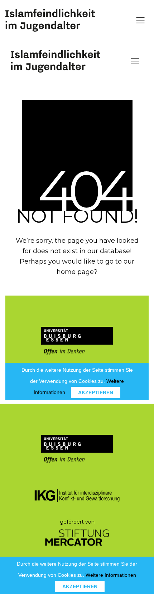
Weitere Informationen (111, 575)
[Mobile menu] (141, 20)
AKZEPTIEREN (79, 586)
